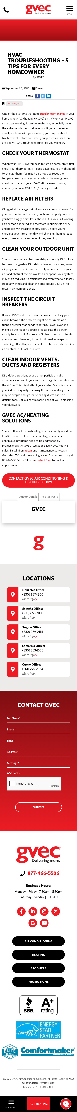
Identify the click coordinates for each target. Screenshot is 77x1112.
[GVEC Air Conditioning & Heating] (38, 9)
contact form (43, 460)
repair (28, 450)
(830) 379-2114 (32, 632)
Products (38, 968)
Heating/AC (14, 103)
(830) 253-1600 (33, 650)
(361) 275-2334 (32, 669)
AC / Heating (39, 1103)
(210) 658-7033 (32, 613)
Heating (38, 955)
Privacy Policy (47, 1083)
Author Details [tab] (28, 496)
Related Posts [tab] (50, 496)
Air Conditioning (38, 941)
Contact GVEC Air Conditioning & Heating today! (38, 480)
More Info (28, 599)
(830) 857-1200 (32, 594)
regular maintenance (52, 113)
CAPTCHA (13, 772)
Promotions (38, 982)
